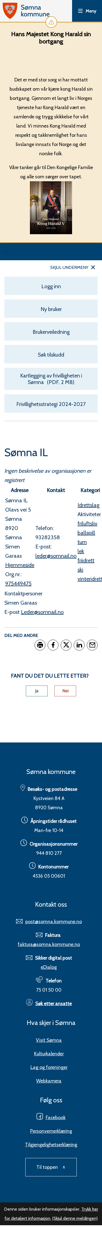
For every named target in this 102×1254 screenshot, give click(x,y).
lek (81, 551)
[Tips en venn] (92, 645)
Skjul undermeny (69, 267)
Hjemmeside (19, 565)
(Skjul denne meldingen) (75, 1218)
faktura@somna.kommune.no (49, 944)
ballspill (86, 532)
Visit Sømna (49, 1040)
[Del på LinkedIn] (79, 645)
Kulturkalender (49, 1053)
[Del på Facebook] (53, 645)
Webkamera (48, 1081)
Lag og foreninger (48, 1067)
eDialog (49, 967)
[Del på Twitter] (66, 645)
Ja (36, 690)
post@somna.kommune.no (53, 921)
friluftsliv (87, 523)
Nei (65, 690)
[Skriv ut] (40, 645)
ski (80, 569)
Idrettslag (89, 505)
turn (82, 542)
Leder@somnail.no (42, 612)
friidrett (86, 560)
